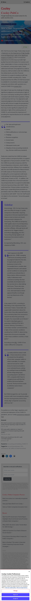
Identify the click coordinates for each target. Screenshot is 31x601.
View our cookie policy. (10, 587)
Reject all (15, 594)
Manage (16, 590)
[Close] (29, 571)
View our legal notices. (22, 587)
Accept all (15, 598)
